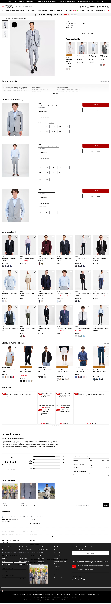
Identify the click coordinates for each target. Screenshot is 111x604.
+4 (71, 68)
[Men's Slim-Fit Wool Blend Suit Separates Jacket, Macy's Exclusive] (104, 48)
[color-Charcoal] (6, 266)
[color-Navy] (8, 266)
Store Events (39, 573)
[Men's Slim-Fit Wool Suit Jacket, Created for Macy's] (10, 245)
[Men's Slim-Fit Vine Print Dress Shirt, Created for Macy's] (64, 280)
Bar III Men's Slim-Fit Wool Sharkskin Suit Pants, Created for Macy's (29, 552)
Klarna (3, 552)
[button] (28, 48)
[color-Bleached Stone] (68, 379)
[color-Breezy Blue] (29, 381)
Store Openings (40, 576)
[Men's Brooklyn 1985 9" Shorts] (64, 356)
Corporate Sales (58, 552)
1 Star (30, 468)
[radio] (67, 68)
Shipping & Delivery (6, 564)
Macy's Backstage (41, 558)
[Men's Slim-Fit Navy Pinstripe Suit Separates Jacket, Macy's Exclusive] (64, 245)
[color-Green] (101, 65)
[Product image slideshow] (32, 48)
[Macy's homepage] (2, 18)
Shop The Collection (87, 33)
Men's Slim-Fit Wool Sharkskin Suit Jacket (49, 106)
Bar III (67, 21)
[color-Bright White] (76, 336)
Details (45, 111)
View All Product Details (44, 117)
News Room (57, 569)
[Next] (107, 48)
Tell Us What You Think (42, 582)
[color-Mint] (69, 69)
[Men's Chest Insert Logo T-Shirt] (10, 356)
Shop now (73, 15)
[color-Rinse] (102, 379)
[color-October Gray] (66, 379)
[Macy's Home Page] (7, 6)
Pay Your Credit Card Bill (25, 564)
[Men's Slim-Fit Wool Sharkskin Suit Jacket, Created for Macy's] (82, 48)
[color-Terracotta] (104, 65)
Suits (24, 18)
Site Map (56, 572)
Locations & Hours (41, 552)
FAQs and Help (5, 549)
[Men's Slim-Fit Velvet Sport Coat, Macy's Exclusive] (46, 245)
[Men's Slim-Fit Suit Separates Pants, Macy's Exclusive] (28, 315)
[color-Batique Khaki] (32, 381)
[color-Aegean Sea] (76, 377)
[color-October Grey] (26, 381)
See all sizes (41, 135)
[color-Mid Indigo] (100, 379)
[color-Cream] (42, 301)
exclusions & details (74, 91)
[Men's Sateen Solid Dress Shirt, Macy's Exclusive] (83, 315)
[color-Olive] (42, 264)
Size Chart (51, 123)
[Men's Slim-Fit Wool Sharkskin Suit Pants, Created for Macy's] (93, 48)
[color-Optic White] (58, 379)
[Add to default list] (85, 44)
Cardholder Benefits (23, 552)
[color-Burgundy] (39, 264)
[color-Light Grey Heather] (45, 377)
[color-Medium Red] (13, 377)
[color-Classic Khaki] (60, 379)
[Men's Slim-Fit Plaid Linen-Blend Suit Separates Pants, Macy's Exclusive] (101, 280)
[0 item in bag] (108, 6)
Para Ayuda (4, 558)
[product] (15, 119)
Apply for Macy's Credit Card (25, 549)
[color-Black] (3, 266)
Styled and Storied (58, 577)
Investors (56, 558)
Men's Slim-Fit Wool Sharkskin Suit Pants (48, 147)
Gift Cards (21, 555)
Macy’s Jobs (57, 566)
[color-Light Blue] (3, 301)
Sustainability (57, 575)
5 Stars (31, 457)
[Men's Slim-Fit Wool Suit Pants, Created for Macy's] (83, 245)
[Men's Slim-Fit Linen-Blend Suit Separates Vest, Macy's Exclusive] (10, 280)
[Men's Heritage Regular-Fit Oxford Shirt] (83, 356)
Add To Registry (96, 110)
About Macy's (57, 549)
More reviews (55, 536)
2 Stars (31, 465)
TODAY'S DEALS (12, 1)
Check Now (90, 569)
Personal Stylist (40, 567)
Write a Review (11, 469)
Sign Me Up (90, 553)
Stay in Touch (40, 570)
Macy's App (39, 555)
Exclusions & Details (82, 569)
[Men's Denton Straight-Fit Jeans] (101, 356)
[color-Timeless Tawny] (6, 377)
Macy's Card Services (24, 561)
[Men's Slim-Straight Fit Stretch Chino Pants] (28, 356)
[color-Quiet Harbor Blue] (84, 336)
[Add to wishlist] (26, 105)
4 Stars (30, 460)
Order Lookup (5, 555)
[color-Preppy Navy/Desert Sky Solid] (81, 377)
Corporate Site (57, 555)
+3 (33, 381)
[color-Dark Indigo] (94, 379)
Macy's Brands (40, 561)
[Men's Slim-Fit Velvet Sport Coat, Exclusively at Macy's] (83, 280)
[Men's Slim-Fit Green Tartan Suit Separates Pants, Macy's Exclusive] (101, 315)
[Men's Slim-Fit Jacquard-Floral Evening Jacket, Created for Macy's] (101, 245)
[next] (107, 408)
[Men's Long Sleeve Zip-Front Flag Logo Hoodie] (46, 356)
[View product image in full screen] (12, 74)
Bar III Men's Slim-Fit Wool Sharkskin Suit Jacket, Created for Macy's (30, 516)
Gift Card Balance (23, 558)
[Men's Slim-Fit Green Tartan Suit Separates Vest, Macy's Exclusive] (10, 315)
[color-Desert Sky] (11, 377)
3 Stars (30, 462)
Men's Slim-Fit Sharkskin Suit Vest (46, 192)
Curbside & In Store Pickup (43, 549)
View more (55, 93)
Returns (3, 561)
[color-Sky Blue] (3, 377)
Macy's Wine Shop (41, 564)
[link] (70, 63)
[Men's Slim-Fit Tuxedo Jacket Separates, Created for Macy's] (46, 315)
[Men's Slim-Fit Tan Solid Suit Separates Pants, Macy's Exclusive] (28, 280)
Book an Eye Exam (41, 579)
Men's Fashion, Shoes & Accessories (13, 18)
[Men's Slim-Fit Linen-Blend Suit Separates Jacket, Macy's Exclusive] (70, 48)
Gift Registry (39, 585)
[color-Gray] (79, 336)
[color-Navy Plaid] (11, 266)
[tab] (5, 24)
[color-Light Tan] (6, 301)
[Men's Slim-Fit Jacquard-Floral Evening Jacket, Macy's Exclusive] (46, 280)
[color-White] (67, 69)
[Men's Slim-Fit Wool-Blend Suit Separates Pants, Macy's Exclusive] (28, 245)
